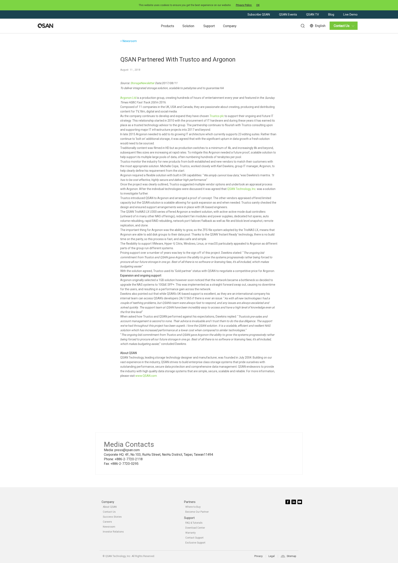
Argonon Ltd (128, 97)
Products (167, 26)
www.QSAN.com (146, 375)
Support (209, 26)
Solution (188, 26)
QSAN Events (288, 14)
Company (230, 26)
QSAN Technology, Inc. (241, 189)
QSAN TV (313, 14)
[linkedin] (294, 502)
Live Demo (350, 14)
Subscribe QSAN (259, 14)
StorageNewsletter (142, 83)
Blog (331, 14)
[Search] (300, 25)
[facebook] (288, 502)
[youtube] (300, 502)
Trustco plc (217, 116)
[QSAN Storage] (45, 26)
